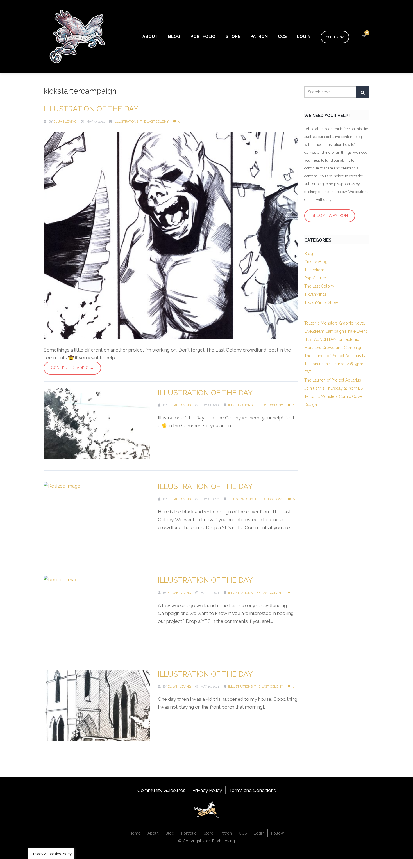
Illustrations (126, 121)
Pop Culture (315, 278)
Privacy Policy (207, 790)
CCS (282, 36)
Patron (259, 36)
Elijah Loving (64, 121)
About (150, 36)
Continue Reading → (72, 368)
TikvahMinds (315, 294)
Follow (277, 833)
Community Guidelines (161, 790)
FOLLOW (335, 37)
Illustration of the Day (91, 109)
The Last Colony (154, 121)
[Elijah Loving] (77, 36)
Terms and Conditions (252, 790)
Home (134, 833)
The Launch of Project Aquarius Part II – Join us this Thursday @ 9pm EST (336, 363)
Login (303, 36)
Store (233, 36)
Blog (174, 36)
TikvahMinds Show (321, 302)
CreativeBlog (316, 261)
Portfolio (202, 36)
